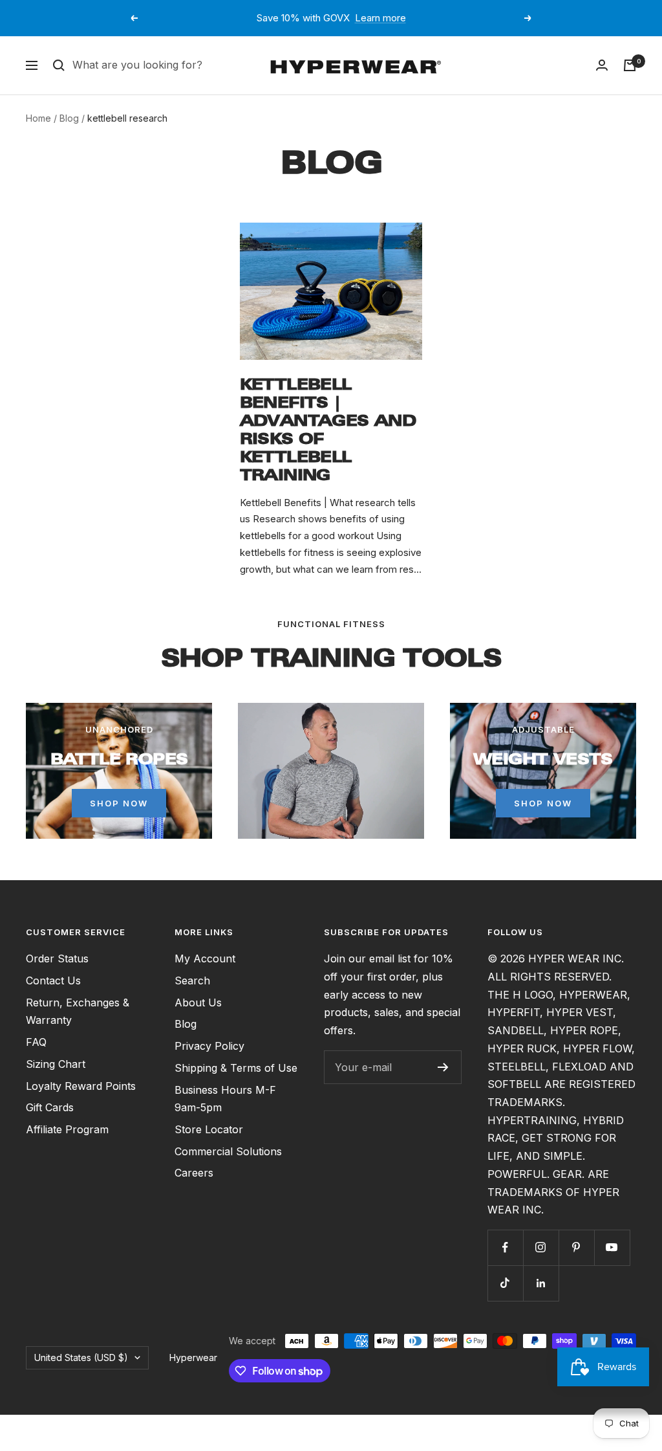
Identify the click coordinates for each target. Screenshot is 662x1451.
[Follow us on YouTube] (612, 1247)
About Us (198, 1002)
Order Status (57, 958)
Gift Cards (50, 1107)
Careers (194, 1172)
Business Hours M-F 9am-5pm (225, 1098)
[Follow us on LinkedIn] (541, 1283)
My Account (205, 958)
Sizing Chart (55, 1064)
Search (192, 980)
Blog (69, 118)
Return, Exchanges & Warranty (77, 1011)
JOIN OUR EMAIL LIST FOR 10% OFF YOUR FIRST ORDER (332, 18)
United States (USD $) (81, 1357)
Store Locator (209, 1129)
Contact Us (53, 980)
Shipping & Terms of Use (236, 1067)
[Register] (443, 1067)
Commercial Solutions (228, 1151)
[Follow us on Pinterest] (576, 1247)
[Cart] (629, 65)
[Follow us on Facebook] (505, 1247)
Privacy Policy (209, 1045)
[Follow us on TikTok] (505, 1283)
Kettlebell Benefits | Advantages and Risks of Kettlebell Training (328, 429)
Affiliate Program (67, 1129)
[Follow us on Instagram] (541, 1247)
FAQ (36, 1042)
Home (38, 118)
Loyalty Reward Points (81, 1086)
